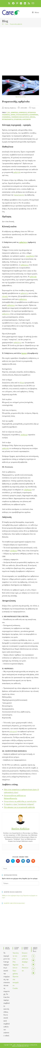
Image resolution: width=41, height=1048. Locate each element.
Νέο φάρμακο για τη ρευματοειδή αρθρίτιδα (19, 807)
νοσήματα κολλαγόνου (20, 117)
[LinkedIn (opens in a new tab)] (25, 3)
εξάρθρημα (33, 114)
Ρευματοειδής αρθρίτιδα (16, 24)
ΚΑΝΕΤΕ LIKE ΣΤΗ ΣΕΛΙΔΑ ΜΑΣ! (14, 903)
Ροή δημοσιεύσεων (15, 965)
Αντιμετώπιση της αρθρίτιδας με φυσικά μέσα (20, 801)
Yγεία (33, 108)
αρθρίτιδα (14, 112)
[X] (33, 956)
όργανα (32, 117)
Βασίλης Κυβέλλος (10, 108)
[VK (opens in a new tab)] (21, 3)
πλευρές (5, 296)
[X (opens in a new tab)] (9, 3)
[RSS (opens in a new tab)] (29, 3)
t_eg (8, 112)
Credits (15, 988)
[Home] (2, 24)
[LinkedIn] (33, 964)
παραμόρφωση (19, 195)
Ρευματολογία (7, 119)
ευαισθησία (6, 117)
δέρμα (13, 114)
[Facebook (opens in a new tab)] (13, 3)
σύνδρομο (18, 119)
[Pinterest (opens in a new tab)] (17, 3)
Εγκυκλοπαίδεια (22, 114)
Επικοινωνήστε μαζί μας (25, 956)
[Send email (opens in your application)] (32, 3)
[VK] (33, 973)
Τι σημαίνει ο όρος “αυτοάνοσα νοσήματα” (19, 804)
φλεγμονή (26, 119)
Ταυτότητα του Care (15, 956)
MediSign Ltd (20, 1044)
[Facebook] (33, 960)
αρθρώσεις (23, 112)
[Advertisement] (20, 49)
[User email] (20, 847)
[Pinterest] (33, 969)
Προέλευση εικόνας (20, 96)
